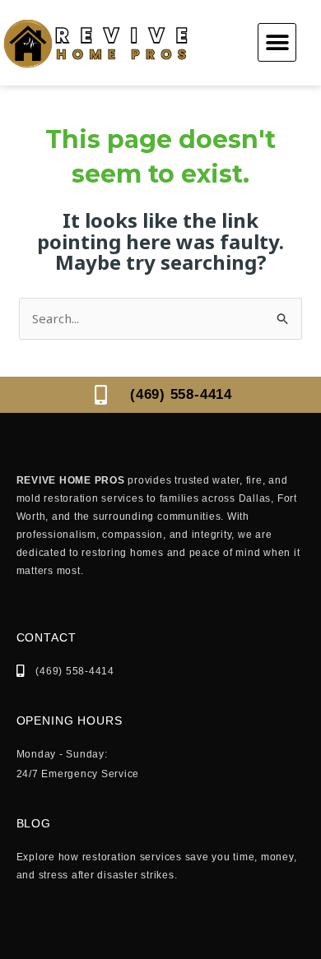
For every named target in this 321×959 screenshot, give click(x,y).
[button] (277, 42)
